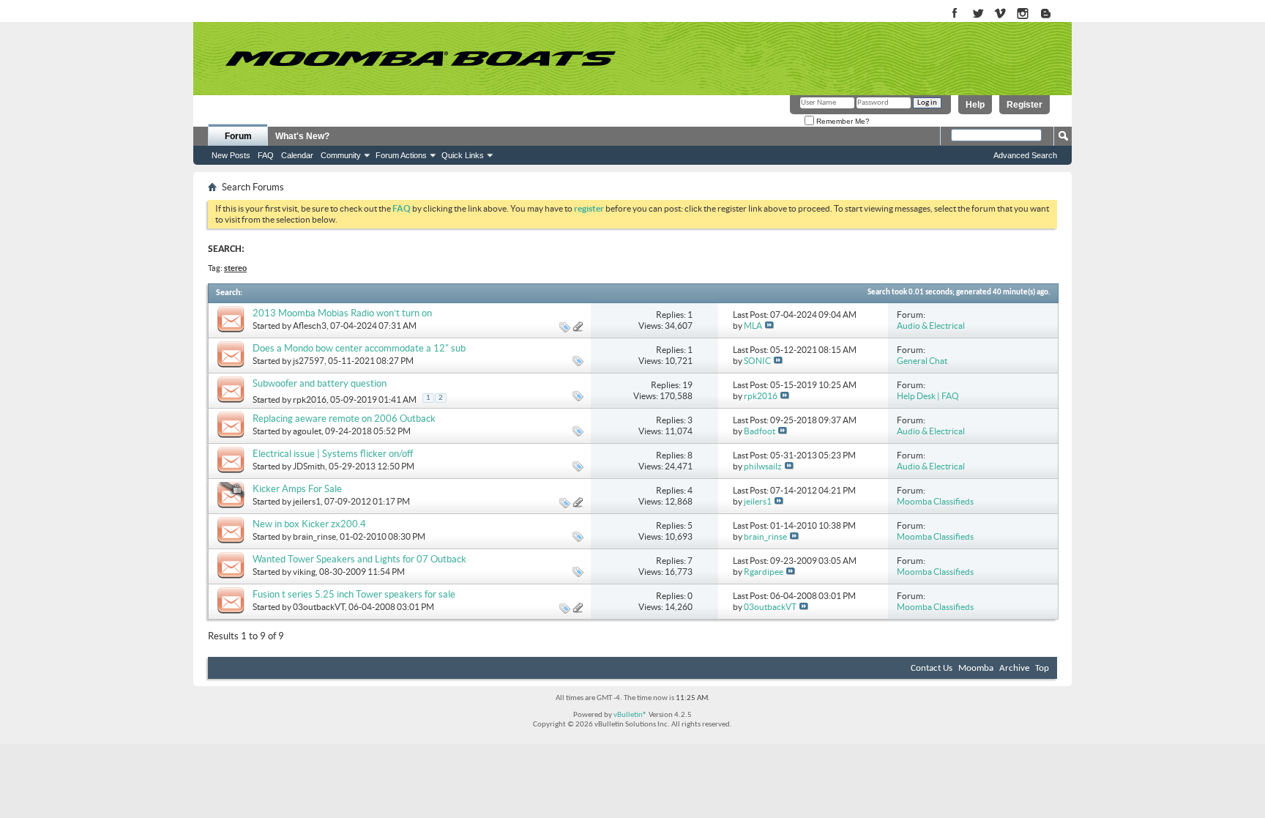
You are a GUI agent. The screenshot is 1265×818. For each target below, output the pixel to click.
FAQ (266, 155)
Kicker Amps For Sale (297, 488)
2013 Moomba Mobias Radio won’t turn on (342, 313)
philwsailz (763, 466)
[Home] (420, 58)
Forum (238, 136)
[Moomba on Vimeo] (1000, 14)
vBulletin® (630, 715)
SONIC (757, 360)
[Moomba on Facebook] (955, 14)
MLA (753, 325)
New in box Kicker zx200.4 (309, 523)
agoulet (307, 431)
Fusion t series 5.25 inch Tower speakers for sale (354, 594)
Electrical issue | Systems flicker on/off (333, 453)
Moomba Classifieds (935, 501)
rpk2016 (309, 399)
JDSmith (309, 466)
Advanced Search (1025, 155)
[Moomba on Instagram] (1023, 14)
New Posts (231, 155)
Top (1042, 668)
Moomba (975, 668)
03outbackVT (319, 606)
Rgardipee (763, 571)
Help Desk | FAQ (928, 396)
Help (975, 105)
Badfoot (759, 431)
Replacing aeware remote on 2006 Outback (344, 418)
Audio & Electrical (931, 325)
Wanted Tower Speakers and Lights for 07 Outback (359, 559)
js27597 (308, 360)
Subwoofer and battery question (320, 383)
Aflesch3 (309, 325)
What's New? (302, 136)
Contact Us (931, 668)
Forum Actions (401, 155)
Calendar (297, 155)
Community (341, 155)
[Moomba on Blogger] (1053, 14)
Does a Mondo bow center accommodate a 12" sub (359, 348)
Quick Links (462, 155)
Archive (1014, 668)
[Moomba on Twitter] (977, 14)
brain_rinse (314, 536)
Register (1024, 105)
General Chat (922, 360)
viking (304, 571)
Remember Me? (842, 121)
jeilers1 (307, 501)
